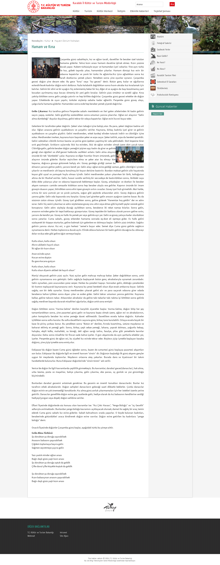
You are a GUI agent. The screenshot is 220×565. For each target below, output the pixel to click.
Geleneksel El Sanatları (166, 82)
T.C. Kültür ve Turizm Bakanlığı (41, 532)
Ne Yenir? (160, 62)
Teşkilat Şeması (162, 11)
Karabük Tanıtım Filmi (166, 75)
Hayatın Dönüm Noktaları (67, 40)
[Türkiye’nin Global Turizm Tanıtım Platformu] (110, 507)
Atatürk (160, 36)
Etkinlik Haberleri (139, 11)
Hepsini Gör (157, 114)
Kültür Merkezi (105, 11)
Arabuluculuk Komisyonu (167, 95)
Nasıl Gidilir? (162, 56)
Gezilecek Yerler (163, 49)
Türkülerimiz (162, 88)
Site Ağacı (64, 536)
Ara (172, 4)
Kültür (76, 11)
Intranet (63, 532)
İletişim (121, 11)
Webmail (31, 536)
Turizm (88, 11)
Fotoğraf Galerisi (163, 43)
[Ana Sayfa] (49, 6)
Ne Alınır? (160, 69)
